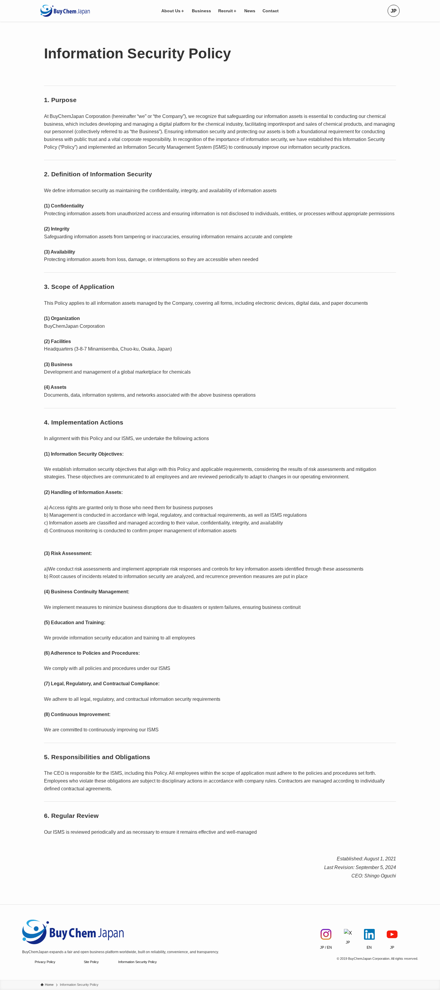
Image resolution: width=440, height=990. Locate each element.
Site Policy (91, 962)
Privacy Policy (45, 962)
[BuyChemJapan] (65, 11)
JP (394, 10)
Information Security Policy (137, 962)
